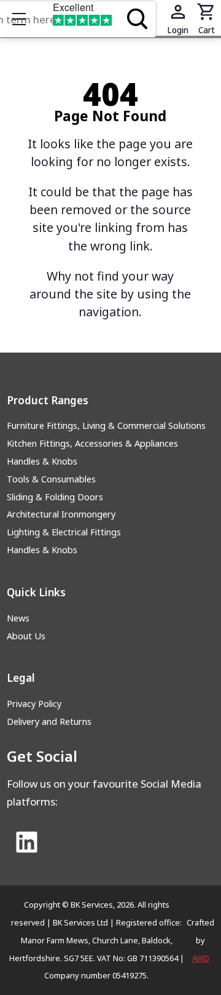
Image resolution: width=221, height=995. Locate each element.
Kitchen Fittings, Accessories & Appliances (92, 443)
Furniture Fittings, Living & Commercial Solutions (106, 425)
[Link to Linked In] (27, 843)
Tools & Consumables (51, 479)
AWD (200, 958)
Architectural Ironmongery (61, 514)
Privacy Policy (34, 703)
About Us (26, 636)
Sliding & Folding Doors (55, 497)
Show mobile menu (19, 19)
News (18, 618)
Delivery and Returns (49, 721)
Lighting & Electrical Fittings (64, 532)
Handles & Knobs (42, 461)
